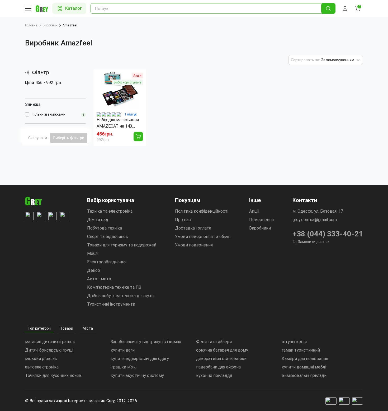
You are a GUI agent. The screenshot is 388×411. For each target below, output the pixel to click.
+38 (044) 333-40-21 (327, 234)
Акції (254, 211)
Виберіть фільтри (68, 138)
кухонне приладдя (214, 375)
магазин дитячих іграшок (50, 341)
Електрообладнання (106, 261)
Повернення (261, 219)
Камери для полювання (305, 358)
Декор (93, 270)
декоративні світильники (221, 358)
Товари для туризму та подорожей (121, 244)
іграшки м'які (123, 367)
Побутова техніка (104, 228)
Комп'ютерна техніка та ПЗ (114, 287)
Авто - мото (99, 278)
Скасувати (37, 138)
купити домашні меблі (304, 367)
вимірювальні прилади (304, 375)
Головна (31, 25)
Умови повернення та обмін (202, 236)
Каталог (73, 8)
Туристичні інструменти (111, 304)
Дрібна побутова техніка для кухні (120, 295)
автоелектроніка (42, 367)
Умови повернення (194, 244)
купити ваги (123, 350)
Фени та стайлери (214, 341)
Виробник (50, 25)
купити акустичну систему (137, 375)
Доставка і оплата (193, 228)
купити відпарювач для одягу (140, 358)
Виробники (260, 228)
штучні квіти (294, 341)
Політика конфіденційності (201, 211)
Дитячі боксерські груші (49, 350)
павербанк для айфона (218, 367)
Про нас (183, 219)
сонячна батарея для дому (222, 350)
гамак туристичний (301, 350)
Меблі (92, 253)
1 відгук (131, 114)
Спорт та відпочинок (107, 236)
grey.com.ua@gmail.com (314, 219)
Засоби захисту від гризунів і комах (146, 341)
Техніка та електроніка (110, 211)
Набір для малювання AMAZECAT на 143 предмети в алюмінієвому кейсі (118, 123)
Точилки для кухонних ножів (53, 375)
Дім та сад (97, 219)
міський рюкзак (41, 358)
